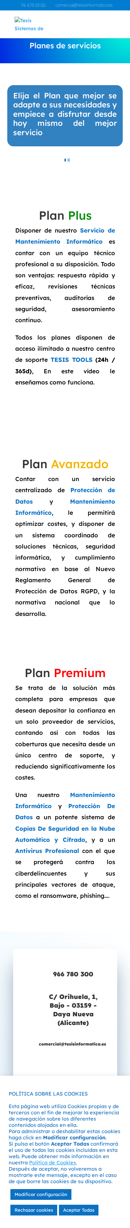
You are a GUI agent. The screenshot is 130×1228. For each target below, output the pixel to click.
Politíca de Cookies (52, 1163)
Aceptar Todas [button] (78, 1210)
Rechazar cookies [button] (34, 1210)
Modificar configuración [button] (41, 1194)
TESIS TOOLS (71, 359)
